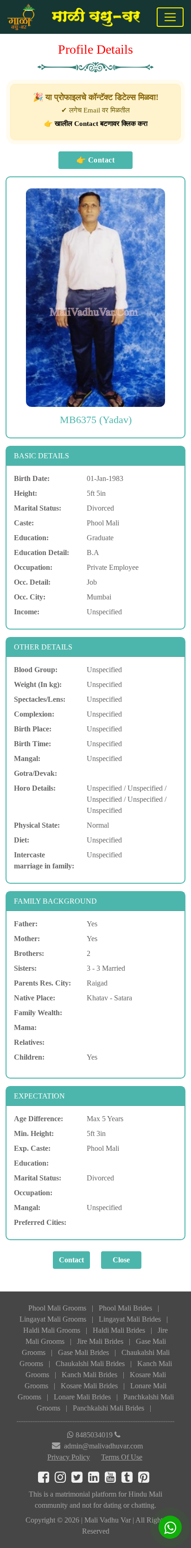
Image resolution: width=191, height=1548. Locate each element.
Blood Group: (35, 670)
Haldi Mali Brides (119, 1330)
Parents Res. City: (42, 983)
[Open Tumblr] (129, 1479)
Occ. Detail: (32, 582)
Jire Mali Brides (100, 1341)
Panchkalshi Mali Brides (108, 1408)
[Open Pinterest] (145, 1479)
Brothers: (29, 953)
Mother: (27, 939)
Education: (31, 538)
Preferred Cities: (40, 1222)
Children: (29, 1057)
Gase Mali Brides (83, 1352)
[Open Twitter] (79, 1479)
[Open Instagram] (63, 1479)
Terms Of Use (121, 1457)
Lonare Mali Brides (82, 1397)
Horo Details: (35, 788)
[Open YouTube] (113, 1479)
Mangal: (27, 758)
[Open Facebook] (46, 1479)
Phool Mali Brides (125, 1308)
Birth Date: (32, 478)
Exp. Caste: (32, 1148)
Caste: (24, 523)
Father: (26, 924)
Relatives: (29, 1042)
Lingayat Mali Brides (130, 1319)
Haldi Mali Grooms (51, 1330)
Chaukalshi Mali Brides (90, 1363)
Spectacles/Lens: (39, 699)
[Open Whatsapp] (170, 1527)
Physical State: (37, 825)
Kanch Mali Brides (89, 1375)
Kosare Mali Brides (89, 1386)
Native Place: (34, 998)
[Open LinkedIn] (96, 1479)
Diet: (21, 840)
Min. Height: (34, 1133)
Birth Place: (32, 729)
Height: (25, 493)
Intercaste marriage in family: (44, 860)
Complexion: (34, 714)
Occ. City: (29, 597)
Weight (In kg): (38, 684)
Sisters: (25, 968)
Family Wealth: (38, 1013)
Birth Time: (32, 744)
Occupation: (33, 567)
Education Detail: (41, 552)
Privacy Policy (68, 1457)
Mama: (25, 1027)
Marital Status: (37, 508)
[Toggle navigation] (170, 17)
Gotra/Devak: (35, 773)
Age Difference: (38, 1119)
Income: (26, 612)
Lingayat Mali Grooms (52, 1319)
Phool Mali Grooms (57, 1308)
